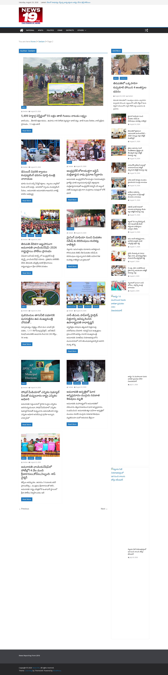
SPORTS (38, 235)
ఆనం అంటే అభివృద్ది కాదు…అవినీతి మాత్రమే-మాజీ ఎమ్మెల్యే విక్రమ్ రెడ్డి (136, 240)
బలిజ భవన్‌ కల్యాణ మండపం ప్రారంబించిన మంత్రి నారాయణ (137, 181)
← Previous (24, 508)
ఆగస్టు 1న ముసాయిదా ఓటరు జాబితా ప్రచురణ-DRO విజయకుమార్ (137, 378)
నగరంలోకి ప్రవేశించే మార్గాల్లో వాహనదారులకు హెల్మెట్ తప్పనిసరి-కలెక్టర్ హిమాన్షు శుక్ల (137, 167)
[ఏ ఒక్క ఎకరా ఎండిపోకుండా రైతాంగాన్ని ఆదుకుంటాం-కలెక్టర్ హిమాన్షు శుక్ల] (118, 272)
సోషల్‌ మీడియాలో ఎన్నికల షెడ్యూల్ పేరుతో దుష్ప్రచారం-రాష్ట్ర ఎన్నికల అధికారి (40, 395)
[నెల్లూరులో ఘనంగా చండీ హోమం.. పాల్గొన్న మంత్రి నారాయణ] (118, 286)
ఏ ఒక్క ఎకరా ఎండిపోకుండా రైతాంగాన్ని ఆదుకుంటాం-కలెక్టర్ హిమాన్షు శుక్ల (137, 270)
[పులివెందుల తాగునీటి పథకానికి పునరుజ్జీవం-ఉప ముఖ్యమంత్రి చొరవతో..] (40, 293)
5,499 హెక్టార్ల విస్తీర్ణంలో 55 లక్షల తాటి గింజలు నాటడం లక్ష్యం (54, 116)
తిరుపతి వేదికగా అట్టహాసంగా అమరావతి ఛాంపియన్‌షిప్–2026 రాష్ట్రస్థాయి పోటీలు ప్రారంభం (39, 247)
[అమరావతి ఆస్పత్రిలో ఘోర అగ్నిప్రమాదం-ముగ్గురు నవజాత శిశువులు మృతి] (86, 371)
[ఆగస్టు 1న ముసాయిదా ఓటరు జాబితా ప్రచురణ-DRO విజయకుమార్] (118, 380)
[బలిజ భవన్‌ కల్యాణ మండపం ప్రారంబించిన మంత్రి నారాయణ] (118, 182)
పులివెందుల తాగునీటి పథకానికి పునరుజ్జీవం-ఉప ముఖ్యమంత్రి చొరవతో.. (38, 318)
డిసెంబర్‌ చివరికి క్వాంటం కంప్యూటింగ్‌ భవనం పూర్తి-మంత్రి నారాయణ (38, 175)
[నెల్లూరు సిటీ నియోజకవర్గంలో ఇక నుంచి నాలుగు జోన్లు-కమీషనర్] (118, 553)
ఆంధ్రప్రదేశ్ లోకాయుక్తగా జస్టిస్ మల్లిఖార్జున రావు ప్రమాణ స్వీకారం (85, 172)
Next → (104, 508)
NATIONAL (30, 30)
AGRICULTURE (72, 306)
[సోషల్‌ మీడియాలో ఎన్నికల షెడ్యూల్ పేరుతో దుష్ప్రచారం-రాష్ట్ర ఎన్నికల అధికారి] (40, 371)
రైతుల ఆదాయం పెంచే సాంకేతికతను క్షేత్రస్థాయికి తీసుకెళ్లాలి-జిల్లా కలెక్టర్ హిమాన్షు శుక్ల (135, 151)
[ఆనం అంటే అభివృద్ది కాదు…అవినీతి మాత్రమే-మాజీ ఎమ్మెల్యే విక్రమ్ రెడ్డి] (118, 242)
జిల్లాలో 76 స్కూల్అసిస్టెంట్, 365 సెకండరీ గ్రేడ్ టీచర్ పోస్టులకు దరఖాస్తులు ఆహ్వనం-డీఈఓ (136, 225)
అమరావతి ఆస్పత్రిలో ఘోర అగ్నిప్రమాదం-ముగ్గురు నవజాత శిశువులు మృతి (83, 395)
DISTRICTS (70, 30)
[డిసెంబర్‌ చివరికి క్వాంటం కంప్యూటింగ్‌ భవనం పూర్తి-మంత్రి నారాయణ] (40, 151)
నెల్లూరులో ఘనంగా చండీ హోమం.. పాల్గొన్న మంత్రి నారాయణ (136, 285)
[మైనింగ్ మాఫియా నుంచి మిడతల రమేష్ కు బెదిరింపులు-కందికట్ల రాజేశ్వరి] (86, 218)
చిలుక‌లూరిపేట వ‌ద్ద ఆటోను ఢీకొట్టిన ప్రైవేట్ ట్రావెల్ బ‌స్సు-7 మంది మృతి (69, 2)
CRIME (59, 30)
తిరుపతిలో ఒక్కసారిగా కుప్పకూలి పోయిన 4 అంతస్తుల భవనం (129, 87)
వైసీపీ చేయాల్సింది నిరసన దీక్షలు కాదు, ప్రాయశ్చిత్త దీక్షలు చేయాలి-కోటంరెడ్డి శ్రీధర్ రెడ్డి (137, 255)
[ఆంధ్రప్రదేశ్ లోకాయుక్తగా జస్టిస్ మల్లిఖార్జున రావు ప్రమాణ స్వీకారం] (86, 150)
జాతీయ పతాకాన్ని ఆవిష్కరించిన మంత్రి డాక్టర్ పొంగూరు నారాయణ (136, 194)
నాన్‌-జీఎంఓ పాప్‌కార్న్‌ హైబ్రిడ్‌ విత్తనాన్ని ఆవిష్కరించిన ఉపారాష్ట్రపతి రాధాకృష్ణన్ (82, 318)
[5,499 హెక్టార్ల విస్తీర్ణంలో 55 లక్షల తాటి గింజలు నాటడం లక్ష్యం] (63, 81)
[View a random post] (146, 30)
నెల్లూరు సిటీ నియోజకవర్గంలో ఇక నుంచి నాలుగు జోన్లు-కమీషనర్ (137, 551)
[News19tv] (21, 30)
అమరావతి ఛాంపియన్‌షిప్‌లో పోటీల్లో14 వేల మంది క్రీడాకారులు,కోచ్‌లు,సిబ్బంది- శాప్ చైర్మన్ (38, 472)
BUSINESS (88, 306)
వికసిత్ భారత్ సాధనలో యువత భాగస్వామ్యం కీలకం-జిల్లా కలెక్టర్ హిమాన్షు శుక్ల (137, 209)
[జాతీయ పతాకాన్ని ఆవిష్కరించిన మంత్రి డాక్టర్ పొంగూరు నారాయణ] (118, 196)
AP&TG (40, 30)
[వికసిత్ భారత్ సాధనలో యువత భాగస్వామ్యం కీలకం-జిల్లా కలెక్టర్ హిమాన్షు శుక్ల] (118, 211)
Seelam (25, 111)
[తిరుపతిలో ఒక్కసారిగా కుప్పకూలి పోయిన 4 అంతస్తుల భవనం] (130, 65)
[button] (85, 30)
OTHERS (80, 30)
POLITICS (50, 30)
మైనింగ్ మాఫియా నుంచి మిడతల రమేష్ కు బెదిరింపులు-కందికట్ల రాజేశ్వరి (84, 240)
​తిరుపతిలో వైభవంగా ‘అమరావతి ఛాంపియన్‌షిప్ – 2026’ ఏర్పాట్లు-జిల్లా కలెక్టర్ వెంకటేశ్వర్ (137, 134)
